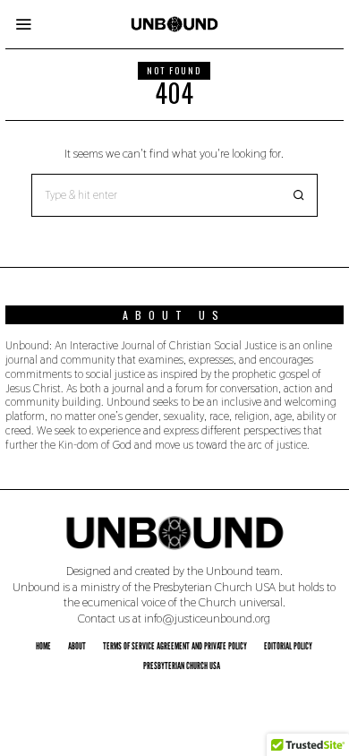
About (77, 646)
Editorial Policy (288, 646)
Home (43, 646)
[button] (296, 195)
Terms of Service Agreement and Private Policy (175, 646)
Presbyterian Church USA (181, 665)
